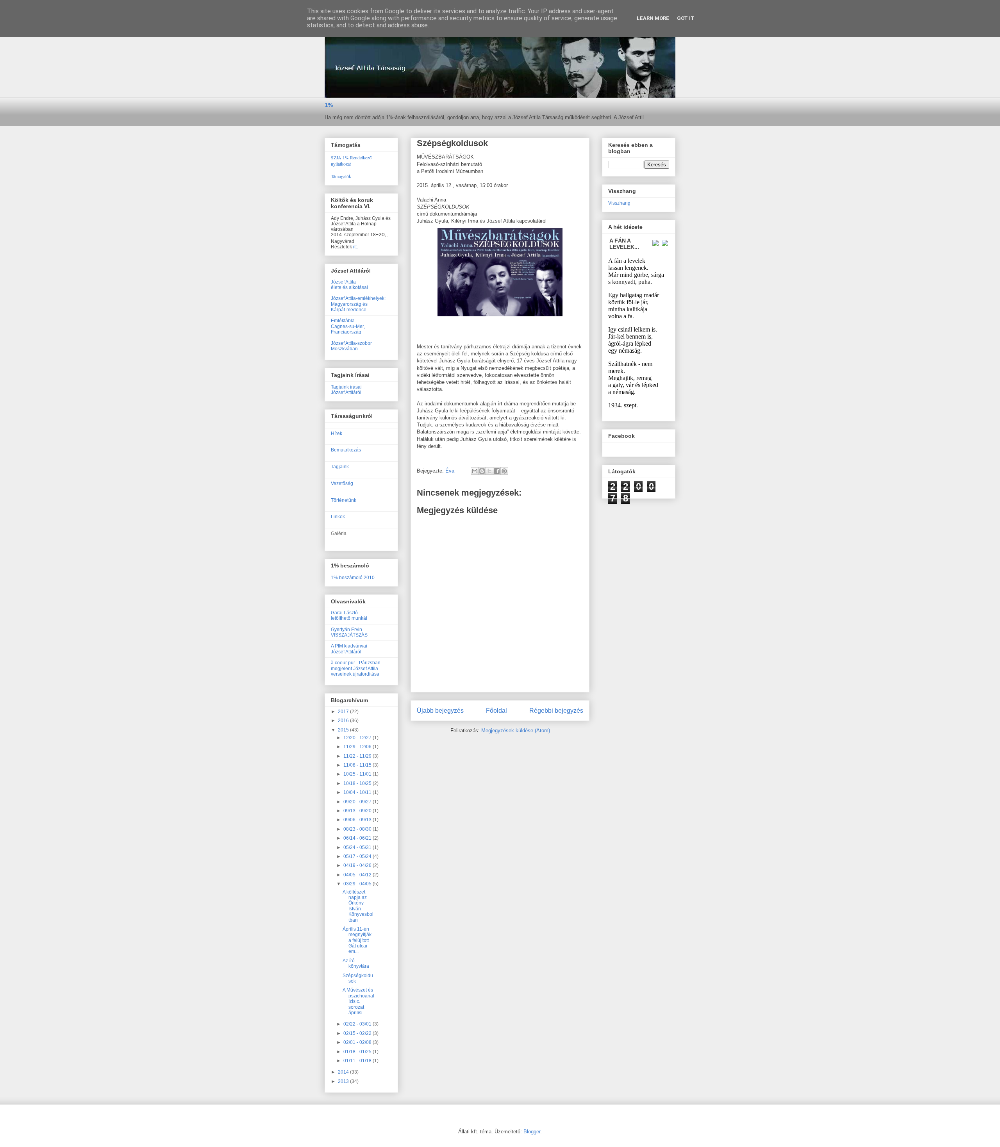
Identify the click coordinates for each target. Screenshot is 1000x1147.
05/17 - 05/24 (358, 856)
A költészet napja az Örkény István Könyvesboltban (358, 906)
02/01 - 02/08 (358, 1042)
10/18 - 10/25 (358, 783)
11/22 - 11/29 (358, 756)
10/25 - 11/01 (358, 774)
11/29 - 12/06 (358, 746)
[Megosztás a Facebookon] (497, 471)
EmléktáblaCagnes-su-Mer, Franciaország (348, 326)
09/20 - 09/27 (358, 802)
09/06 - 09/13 (358, 819)
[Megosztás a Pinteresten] (504, 471)
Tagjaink (340, 466)
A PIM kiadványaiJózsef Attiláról (349, 648)
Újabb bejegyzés (440, 710)
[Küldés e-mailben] (475, 471)
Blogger (531, 1132)
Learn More (653, 18)
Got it (686, 18)
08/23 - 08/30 (358, 829)
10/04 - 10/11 (358, 792)
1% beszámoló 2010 (353, 577)
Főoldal (496, 710)
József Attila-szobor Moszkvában (351, 346)
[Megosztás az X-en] (489, 471)
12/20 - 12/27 (358, 737)
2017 (344, 711)
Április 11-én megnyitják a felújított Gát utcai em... (357, 940)
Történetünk (343, 500)
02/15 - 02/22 (358, 1033)
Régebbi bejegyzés (556, 710)
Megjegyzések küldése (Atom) (515, 730)
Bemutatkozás (346, 450)
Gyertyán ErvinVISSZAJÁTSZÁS (349, 632)
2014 (344, 1072)
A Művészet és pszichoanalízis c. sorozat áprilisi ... (358, 1001)
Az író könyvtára (356, 963)
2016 (344, 720)
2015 (344, 730)
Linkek (338, 516)
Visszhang (619, 203)
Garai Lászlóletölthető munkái (349, 615)
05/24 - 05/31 (358, 847)
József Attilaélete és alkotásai (349, 284)
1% (329, 105)
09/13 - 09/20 (358, 810)
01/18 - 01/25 (358, 1051)
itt (355, 247)
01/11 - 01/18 (358, 1060)
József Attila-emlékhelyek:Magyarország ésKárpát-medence (358, 304)
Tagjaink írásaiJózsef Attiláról (346, 389)
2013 (344, 1081)
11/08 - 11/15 (358, 765)
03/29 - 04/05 (358, 884)
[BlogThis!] (482, 471)
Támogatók (341, 176)
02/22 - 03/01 (358, 1024)
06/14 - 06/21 (358, 838)
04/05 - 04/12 (358, 875)
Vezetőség (342, 483)
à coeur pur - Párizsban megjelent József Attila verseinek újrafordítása (355, 668)
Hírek (336, 433)
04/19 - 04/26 (358, 865)
